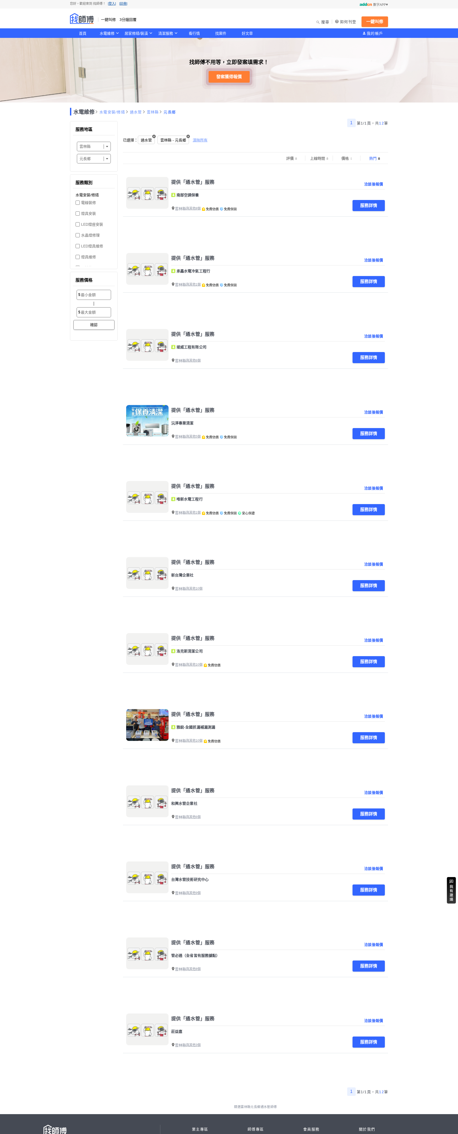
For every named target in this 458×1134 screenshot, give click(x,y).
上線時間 (317, 158)
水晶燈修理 (90, 235)
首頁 (82, 33)
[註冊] (123, 4)
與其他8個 (193, 208)
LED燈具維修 (92, 246)
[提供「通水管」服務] (147, 193)
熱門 (373, 158)
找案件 (220, 33)
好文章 (247, 33)
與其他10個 (194, 588)
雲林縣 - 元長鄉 (173, 140)
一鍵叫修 (374, 21)
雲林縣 (153, 112)
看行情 (194, 33)
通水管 (136, 112)
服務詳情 (368, 205)
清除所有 (200, 140)
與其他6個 (193, 360)
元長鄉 (170, 112)
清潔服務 (165, 33)
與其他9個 (193, 893)
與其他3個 (193, 1045)
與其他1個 (193, 284)
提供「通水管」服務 (192, 182)
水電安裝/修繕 (112, 112)
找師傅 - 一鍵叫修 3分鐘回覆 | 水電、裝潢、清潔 (82, 18)
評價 (290, 158)
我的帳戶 (375, 33)
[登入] (112, 4)
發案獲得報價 (229, 76)
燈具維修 (88, 257)
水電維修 (107, 33)
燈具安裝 (88, 213)
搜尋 (325, 22)
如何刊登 (348, 22)
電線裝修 (88, 203)
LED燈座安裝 (92, 224)
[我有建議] (451, 890)
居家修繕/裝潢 (136, 33)
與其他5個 (193, 436)
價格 (345, 158)
